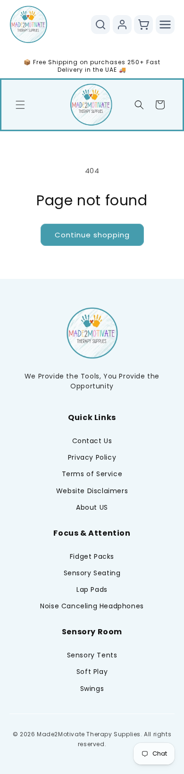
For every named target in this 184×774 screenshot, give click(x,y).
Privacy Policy (92, 457)
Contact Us (92, 441)
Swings (92, 688)
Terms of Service (92, 474)
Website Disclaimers (92, 491)
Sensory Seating (92, 573)
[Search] (100, 24)
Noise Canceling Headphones (92, 606)
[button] (20, 104)
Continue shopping (92, 235)
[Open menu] (165, 24)
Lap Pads (92, 589)
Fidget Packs (92, 556)
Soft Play (92, 671)
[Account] (122, 24)
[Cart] (143, 24)
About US (92, 507)
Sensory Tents (92, 655)
